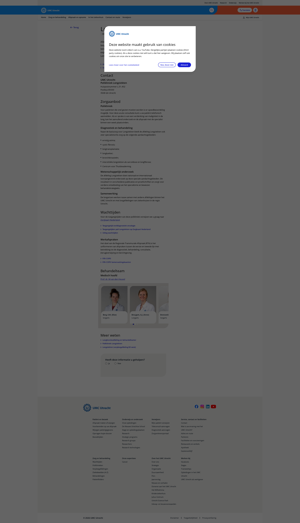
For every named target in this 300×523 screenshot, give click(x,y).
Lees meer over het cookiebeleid (124, 65)
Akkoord (184, 65)
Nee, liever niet (166, 65)
